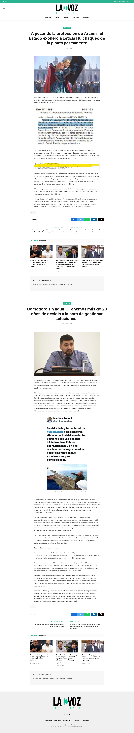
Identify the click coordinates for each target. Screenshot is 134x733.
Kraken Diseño (78, 726)
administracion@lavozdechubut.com (67, 725)
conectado (52, 284)
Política (57, 17)
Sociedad (75, 17)
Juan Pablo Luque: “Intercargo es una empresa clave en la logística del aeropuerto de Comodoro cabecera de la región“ (67, 264)
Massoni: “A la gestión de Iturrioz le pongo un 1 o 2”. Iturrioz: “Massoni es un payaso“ (39, 263)
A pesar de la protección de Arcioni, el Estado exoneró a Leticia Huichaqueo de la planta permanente (85, 626)
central (33, 212)
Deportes (85, 17)
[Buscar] (130, 18)
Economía (66, 17)
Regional (48, 17)
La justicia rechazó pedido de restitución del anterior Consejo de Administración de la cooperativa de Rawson (85, 232)
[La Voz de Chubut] (67, 9)
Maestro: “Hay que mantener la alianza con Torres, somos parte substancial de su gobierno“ (92, 263)
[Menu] (4, 9)
